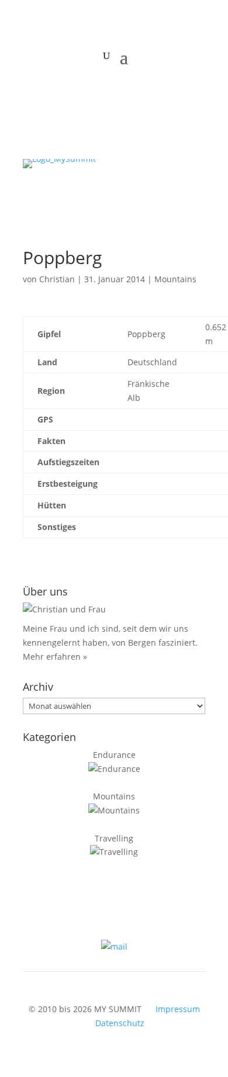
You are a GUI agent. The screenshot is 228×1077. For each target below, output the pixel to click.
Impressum (178, 1008)
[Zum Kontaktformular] (114, 946)
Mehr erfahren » (55, 656)
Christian (57, 279)
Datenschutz (119, 1022)
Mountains (175, 279)
